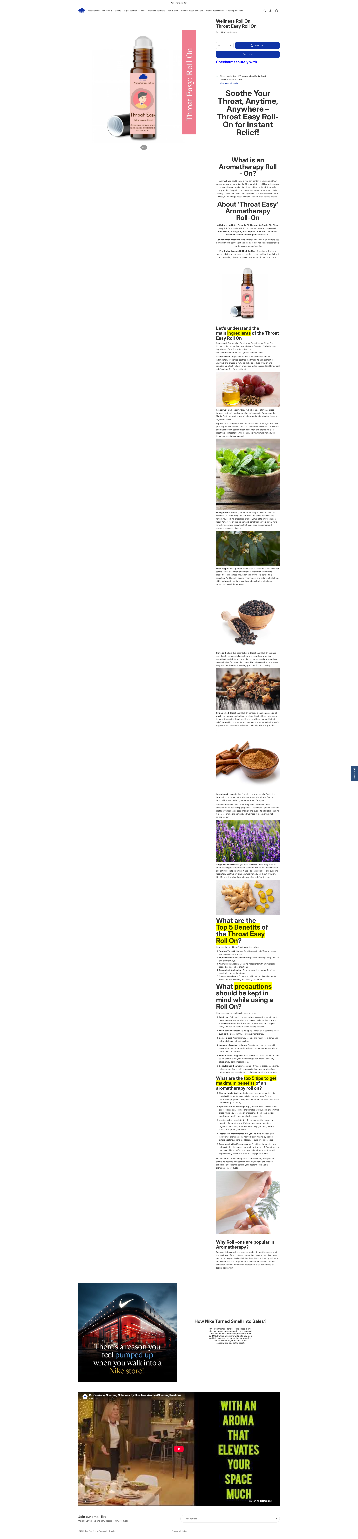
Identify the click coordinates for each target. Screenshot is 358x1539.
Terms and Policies (179, 1531)
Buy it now (248, 54)
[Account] (270, 11)
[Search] (265, 11)
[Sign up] (275, 1518)
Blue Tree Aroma (91, 1531)
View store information (230, 83)
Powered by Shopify (107, 1531)
